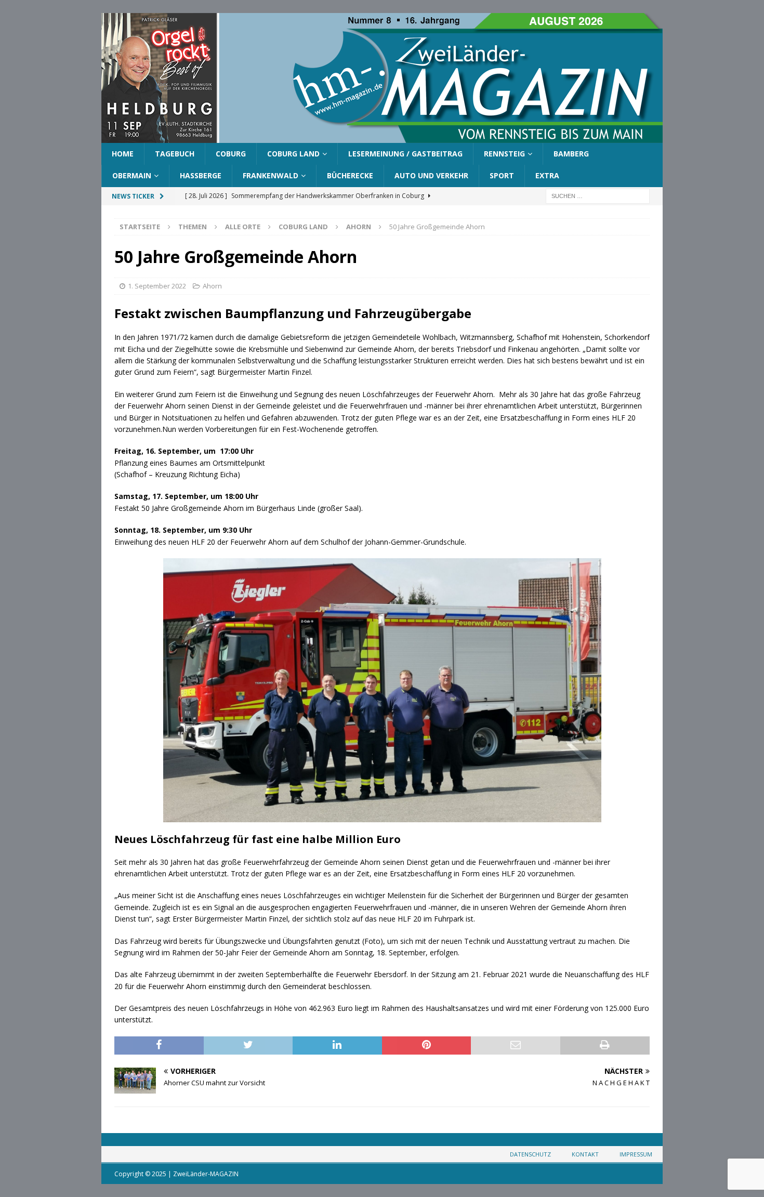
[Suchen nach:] (598, 195)
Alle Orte (242, 226)
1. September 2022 (157, 286)
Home (123, 154)
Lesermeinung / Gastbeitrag (405, 154)
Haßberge (200, 175)
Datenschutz (530, 1154)
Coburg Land (293, 154)
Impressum (636, 1154)
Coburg (231, 154)
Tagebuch (174, 154)
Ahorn (212, 286)
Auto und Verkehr (431, 175)
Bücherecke (350, 175)
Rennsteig (504, 154)
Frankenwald (270, 175)
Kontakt (585, 1154)
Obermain (131, 175)
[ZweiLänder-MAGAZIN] (382, 137)
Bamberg (571, 154)
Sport (502, 175)
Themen (192, 226)
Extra (547, 175)
